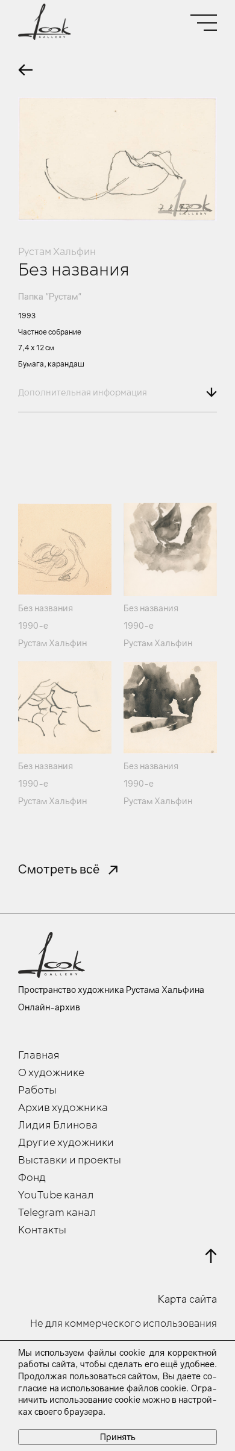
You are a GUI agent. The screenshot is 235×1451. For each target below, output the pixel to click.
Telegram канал (57, 1213)
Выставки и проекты (69, 1160)
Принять (118, 1437)
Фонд (32, 1178)
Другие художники (66, 1143)
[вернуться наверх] (211, 1255)
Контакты (42, 1230)
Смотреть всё (58, 868)
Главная (39, 1056)
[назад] (25, 70)
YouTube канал (56, 1195)
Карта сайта (187, 1299)
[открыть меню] (203, 22)
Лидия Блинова (58, 1125)
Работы (37, 1090)
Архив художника (63, 1108)
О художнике (51, 1073)
